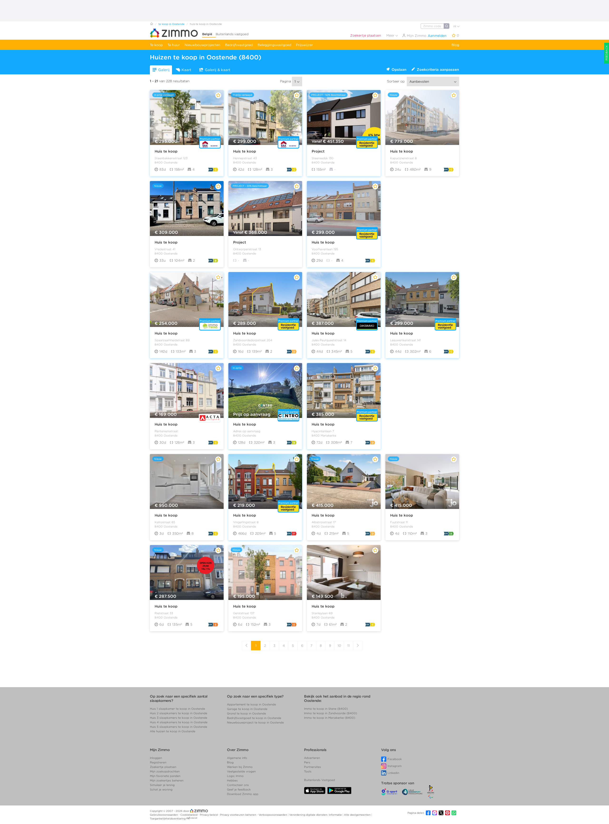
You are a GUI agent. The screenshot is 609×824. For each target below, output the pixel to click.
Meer (390, 35)
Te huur (173, 45)
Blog (455, 45)
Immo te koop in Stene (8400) (326, 708)
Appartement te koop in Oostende (251, 704)
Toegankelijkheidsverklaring (168, 818)
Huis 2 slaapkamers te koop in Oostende (178, 713)
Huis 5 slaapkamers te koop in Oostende (178, 726)
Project (318, 151)
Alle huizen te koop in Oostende (172, 731)
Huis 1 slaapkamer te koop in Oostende (177, 708)
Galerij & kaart (217, 70)
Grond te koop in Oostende (246, 713)
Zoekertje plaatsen (365, 35)
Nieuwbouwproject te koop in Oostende (255, 722)
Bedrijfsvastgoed (239, 45)
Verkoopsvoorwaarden (273, 814)
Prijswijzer (304, 45)
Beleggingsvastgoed (274, 45)
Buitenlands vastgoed (232, 34)
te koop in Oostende (171, 24)
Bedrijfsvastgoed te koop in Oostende (254, 718)
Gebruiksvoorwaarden (164, 814)
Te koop (156, 45)
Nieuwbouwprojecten (202, 45)
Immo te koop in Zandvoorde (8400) (330, 713)
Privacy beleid (209, 814)
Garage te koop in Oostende (247, 709)
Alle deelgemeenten (357, 814)
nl (455, 26)
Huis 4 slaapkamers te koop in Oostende (178, 722)
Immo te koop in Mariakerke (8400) (329, 717)
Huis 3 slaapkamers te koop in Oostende (178, 717)
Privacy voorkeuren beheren (238, 814)
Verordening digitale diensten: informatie (316, 814)
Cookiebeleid (189, 814)
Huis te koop (166, 151)
